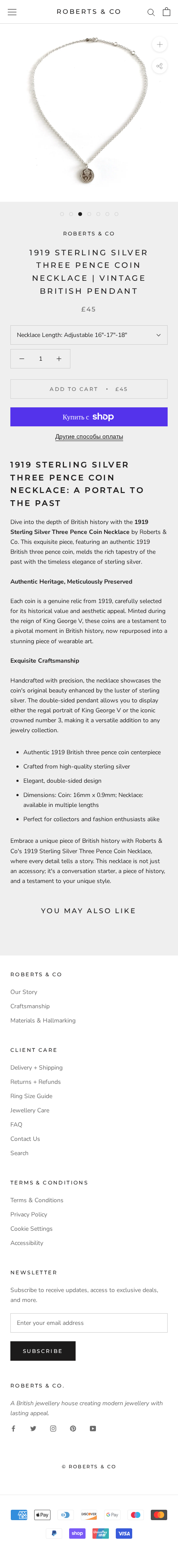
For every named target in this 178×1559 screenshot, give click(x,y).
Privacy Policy (28, 1214)
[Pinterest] (73, 1428)
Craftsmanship (30, 1006)
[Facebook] (13, 1428)
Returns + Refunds (35, 1082)
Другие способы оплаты (89, 436)
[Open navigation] (12, 12)
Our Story (23, 992)
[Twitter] (33, 1428)
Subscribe (43, 1351)
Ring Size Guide (31, 1096)
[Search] (151, 12)
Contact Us (25, 1139)
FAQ (16, 1125)
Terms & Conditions (37, 1200)
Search (19, 1153)
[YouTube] (93, 1428)
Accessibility (26, 1243)
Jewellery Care (29, 1110)
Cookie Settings (31, 1229)
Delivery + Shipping (36, 1068)
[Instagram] (53, 1428)
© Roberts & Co (89, 1467)
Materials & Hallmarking (43, 1020)
